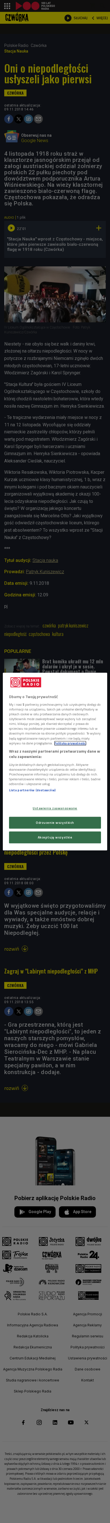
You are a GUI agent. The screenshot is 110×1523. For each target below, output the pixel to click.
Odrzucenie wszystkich (55, 822)
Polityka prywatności (70, 743)
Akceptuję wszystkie (55, 837)
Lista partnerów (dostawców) (32, 790)
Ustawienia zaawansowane (55, 808)
